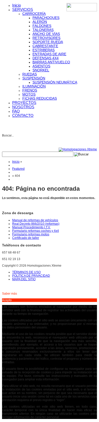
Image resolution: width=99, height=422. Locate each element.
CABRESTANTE (45, 46)
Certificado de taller (25, 238)
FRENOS (29, 90)
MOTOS (29, 94)
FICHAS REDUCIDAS (39, 98)
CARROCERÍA (34, 14)
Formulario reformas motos (30, 234)
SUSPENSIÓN (33, 78)
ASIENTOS (41, 66)
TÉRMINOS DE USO (26, 272)
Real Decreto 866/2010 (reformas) (35, 224)
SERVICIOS (22, 9)
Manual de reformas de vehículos (35, 220)
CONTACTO (23, 115)
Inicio (16, 5)
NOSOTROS (23, 107)
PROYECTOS (24, 102)
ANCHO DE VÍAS (46, 34)
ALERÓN (39, 22)
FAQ (16, 111)
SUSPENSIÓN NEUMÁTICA (54, 82)
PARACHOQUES (45, 18)
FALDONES (41, 26)
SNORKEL (40, 70)
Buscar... (8, 135)
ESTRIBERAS (43, 50)
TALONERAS (43, 30)
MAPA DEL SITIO (24, 279)
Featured (18, 169)
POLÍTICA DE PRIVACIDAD (31, 275)
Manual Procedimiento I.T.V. (31, 227)
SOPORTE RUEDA (47, 42)
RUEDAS (29, 74)
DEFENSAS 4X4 (45, 58)
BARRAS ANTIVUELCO (51, 62)
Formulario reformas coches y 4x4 (35, 231)
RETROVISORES (46, 38)
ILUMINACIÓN (34, 86)
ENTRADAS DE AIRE (49, 54)
